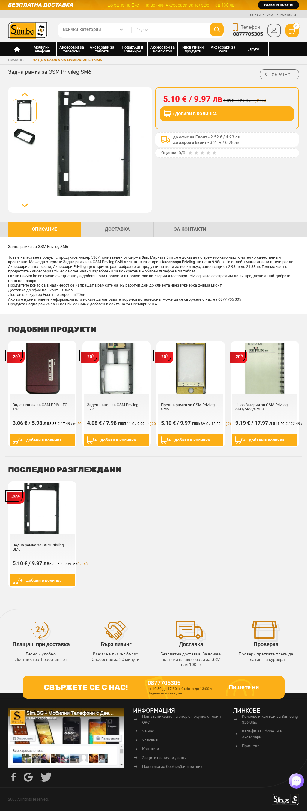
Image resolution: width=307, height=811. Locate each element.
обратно (281, 74)
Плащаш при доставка (41, 644)
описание (44, 229)
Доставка (191, 644)
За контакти (190, 229)
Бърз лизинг (116, 644)
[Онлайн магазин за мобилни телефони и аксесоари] (17, 49)
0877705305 (248, 34)
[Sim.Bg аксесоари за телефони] (28, 30)
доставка (117, 229)
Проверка (266, 644)
